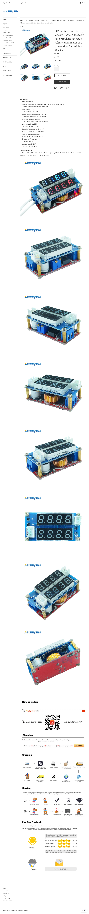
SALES (4, 66)
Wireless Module (10, 30)
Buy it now (62, 82)
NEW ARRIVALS (7, 75)
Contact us (6, 893)
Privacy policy (7, 898)
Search (5, 888)
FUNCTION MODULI (10, 58)
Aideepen (14, 910)
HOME (5, 20)
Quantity (56, 66)
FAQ (4, 896)
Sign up (27, 3)
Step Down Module (8, 40)
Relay (10, 48)
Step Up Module (7, 38)
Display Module (10, 32)
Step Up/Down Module (8, 43)
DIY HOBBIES (10, 53)
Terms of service (8, 901)
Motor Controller (7, 45)
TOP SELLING (7, 71)
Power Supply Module (10, 35)
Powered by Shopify (23, 910)
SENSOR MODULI (10, 62)
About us (5, 891)
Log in (21, 3)
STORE (10, 24)
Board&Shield (10, 27)
